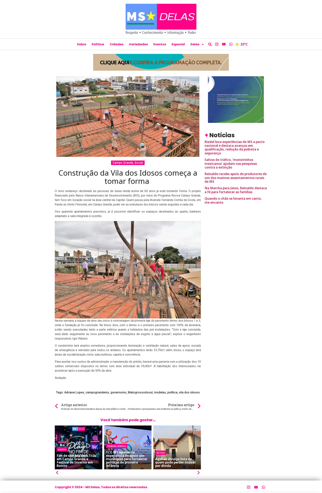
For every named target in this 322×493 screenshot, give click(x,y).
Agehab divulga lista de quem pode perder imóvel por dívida (175, 462)
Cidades (116, 44)
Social (139, 162)
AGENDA (62, 449)
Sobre (81, 44)
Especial (178, 44)
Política (98, 44)
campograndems (97, 392)
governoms (118, 392)
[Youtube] (223, 44)
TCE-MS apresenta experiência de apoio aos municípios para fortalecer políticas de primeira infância (126, 459)
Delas (194, 44)
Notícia (161, 453)
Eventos (159, 44)
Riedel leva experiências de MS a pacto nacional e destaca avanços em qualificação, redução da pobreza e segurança (235, 147)
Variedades (138, 44)
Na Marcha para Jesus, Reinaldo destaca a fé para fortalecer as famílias (236, 190)
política (172, 392)
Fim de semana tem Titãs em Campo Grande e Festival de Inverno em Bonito (76, 460)
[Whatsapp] (230, 44)
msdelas (160, 392)
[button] (210, 44)
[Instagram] (216, 44)
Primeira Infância (116, 446)
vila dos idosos (189, 392)
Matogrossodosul (140, 392)
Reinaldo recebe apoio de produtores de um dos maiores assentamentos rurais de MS (236, 178)
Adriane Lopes (74, 392)
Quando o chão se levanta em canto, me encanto (233, 200)
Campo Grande (123, 162)
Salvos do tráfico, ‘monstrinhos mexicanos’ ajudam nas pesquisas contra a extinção (231, 163)
